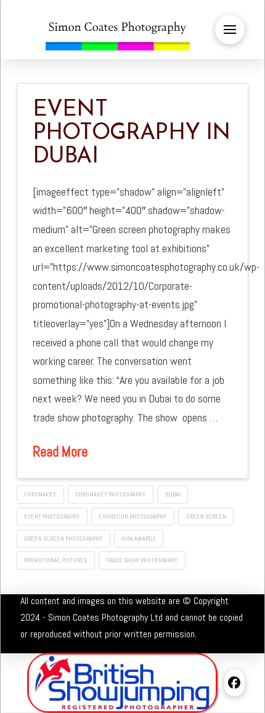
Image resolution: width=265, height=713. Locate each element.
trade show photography (141, 560)
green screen (206, 516)
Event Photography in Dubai (131, 133)
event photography (52, 516)
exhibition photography (132, 516)
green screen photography (63, 539)
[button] (230, 29)
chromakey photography (110, 494)
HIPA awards (138, 539)
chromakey (40, 494)
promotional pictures (55, 560)
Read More (60, 451)
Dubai (173, 494)
